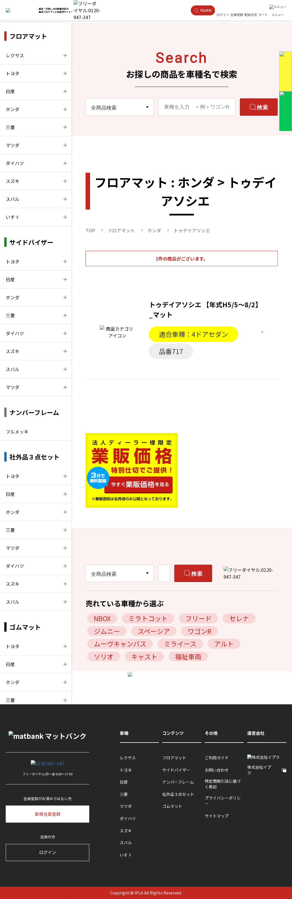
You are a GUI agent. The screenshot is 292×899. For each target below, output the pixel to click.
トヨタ (12, 73)
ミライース (180, 643)
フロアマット (121, 230)
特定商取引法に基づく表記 (223, 784)
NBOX (102, 618)
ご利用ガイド (217, 757)
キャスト (144, 656)
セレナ (239, 618)
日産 (10, 91)
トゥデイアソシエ (192, 230)
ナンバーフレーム (178, 782)
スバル (12, 199)
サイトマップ (217, 816)
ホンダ (12, 109)
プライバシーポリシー (223, 800)
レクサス (15, 55)
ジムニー (107, 631)
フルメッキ (17, 431)
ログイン (47, 852)
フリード (198, 618)
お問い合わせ (217, 770)
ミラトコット (148, 618)
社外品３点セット (178, 794)
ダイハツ (15, 163)
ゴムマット (172, 806)
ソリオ (103, 656)
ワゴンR (199, 631)
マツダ (12, 145)
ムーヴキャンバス (120, 643)
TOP (90, 230)
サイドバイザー (176, 770)
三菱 (10, 127)
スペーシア (154, 631)
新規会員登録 (47, 814)
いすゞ (12, 216)
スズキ (12, 181)
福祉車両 (188, 656)
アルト (224, 643)
